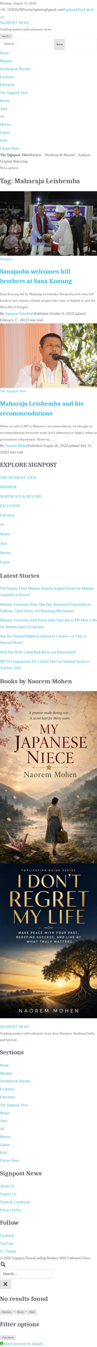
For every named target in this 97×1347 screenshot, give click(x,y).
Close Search (7, 1337)
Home (4, 53)
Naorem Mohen (16, 446)
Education (7, 85)
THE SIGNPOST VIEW (18, 478)
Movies (5, 124)
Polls (3, 140)
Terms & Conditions (15, 1202)
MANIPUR (8, 487)
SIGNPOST (14, 23)
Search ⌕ (6, 36)
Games (5, 132)
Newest (20, 1312)
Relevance (6, 1312)
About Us (7, 1186)
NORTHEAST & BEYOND (20, 497)
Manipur (6, 61)
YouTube (84, 10)
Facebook (71, 10)
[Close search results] (5, 1284)
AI (2, 117)
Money (5, 101)
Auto (3, 109)
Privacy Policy (10, 1210)
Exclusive (7, 77)
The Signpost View (14, 93)
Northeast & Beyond (15, 69)
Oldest (32, 1312)
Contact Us (8, 1194)
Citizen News (9, 148)
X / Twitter (8, 1251)
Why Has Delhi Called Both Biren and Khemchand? (38, 652)
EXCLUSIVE (10, 506)
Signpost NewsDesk (19, 314)
